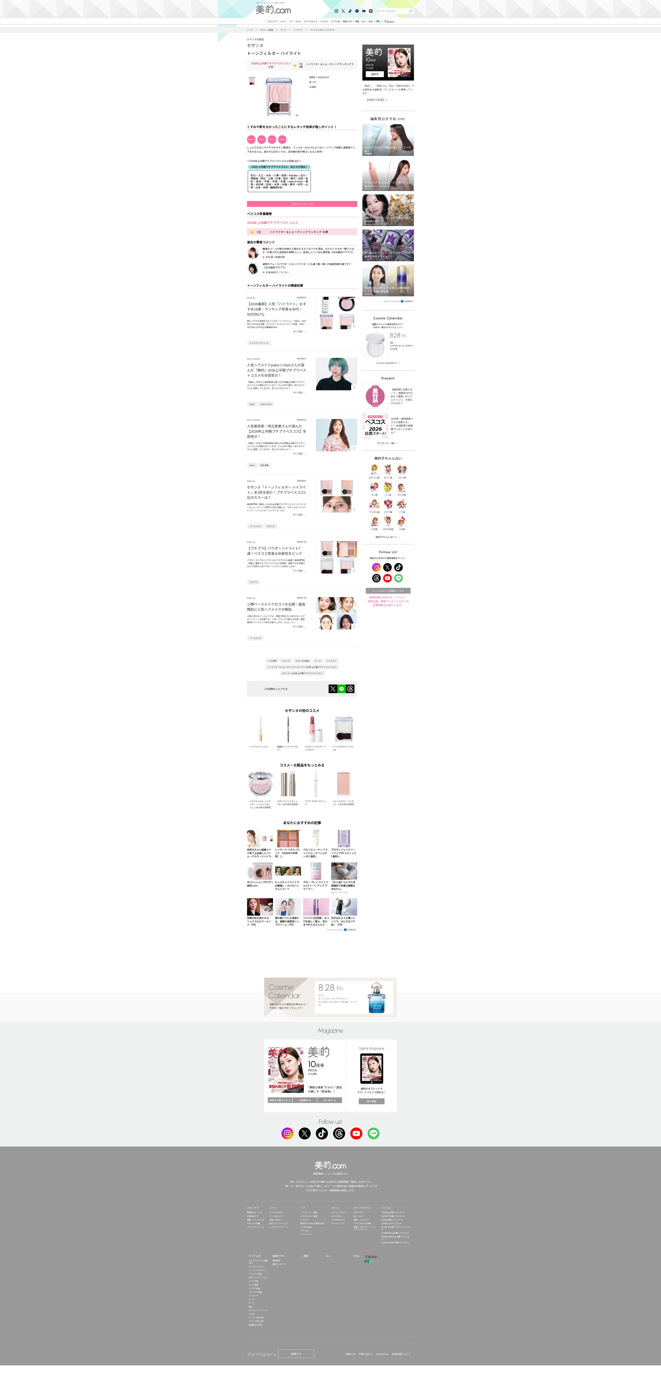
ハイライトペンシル (258, 746)
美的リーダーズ (279, 1264)
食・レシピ (358, 1216)
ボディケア (358, 1212)
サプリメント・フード (258, 1310)
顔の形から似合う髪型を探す (312, 1223)
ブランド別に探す (256, 1321)
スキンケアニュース (255, 1227)
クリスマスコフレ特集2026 (258, 1261)
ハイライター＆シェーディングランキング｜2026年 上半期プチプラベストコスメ (302, 667)
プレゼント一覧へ (386, 443)
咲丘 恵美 (265, 465)
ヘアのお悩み (306, 1227)
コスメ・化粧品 (266, 30)
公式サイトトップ (301, 204)
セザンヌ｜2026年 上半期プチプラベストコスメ (302, 673)
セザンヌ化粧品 (255, 39)
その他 (251, 1313)
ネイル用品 (253, 1284)
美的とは (350, 1354)
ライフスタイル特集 (362, 1223)
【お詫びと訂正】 (376, 99)
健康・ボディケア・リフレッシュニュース (365, 1228)
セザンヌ (255, 45)
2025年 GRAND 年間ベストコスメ (395, 1242)
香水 (251, 1306)
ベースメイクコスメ (257, 1270)
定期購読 (303, 1100)
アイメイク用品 (255, 1273)
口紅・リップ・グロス (258, 1277)
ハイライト (298, 30)
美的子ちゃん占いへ (386, 537)
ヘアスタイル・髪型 (308, 1216)
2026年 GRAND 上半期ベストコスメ (395, 1237)
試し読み (328, 1100)
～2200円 (272, 660)
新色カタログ (275, 1219)
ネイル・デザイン (339, 1212)
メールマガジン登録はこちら (388, 590)
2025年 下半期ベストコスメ (393, 1216)
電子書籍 (371, 1101)
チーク (283, 30)
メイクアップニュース (259, 343)
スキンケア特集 (253, 1223)
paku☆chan (266, 404)
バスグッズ (253, 1295)
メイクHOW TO (276, 1212)
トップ (250, 30)
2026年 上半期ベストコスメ (393, 1212)
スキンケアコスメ (256, 1266)
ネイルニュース (337, 1223)
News (252, 404)
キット (251, 1302)
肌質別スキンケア (254, 1212)
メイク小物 (253, 1281)
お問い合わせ (366, 1354)
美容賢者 (276, 1260)
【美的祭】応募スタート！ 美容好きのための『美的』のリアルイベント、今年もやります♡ (402, 396)
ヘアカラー (305, 1219)
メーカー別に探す (256, 1317)
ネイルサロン (337, 1216)
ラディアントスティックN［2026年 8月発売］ (288, 803)
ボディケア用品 (255, 1292)
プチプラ (253, 582)
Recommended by (335, 929)
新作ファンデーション (278, 1223)
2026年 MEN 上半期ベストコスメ (395, 1232)
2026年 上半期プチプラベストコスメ (395, 1228)
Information (382, 1354)
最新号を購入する (279, 1100)
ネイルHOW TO (338, 1219)
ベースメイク (255, 526)
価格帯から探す (255, 1324)
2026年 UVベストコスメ (391, 1223)
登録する (296, 1353)
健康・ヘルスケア (361, 1219)
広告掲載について (401, 1354)
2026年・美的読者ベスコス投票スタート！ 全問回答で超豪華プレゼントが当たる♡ (402, 425)
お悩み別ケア (252, 1216)
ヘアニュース (306, 1234)
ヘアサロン (305, 1230)
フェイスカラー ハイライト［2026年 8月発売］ (344, 803)
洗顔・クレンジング (255, 1219)
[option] (252, 81)
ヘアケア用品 (254, 1288)
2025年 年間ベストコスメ (392, 1219)
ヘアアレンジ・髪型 (308, 1212)
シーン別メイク (275, 1216)
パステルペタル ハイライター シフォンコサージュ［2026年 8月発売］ (260, 804)
